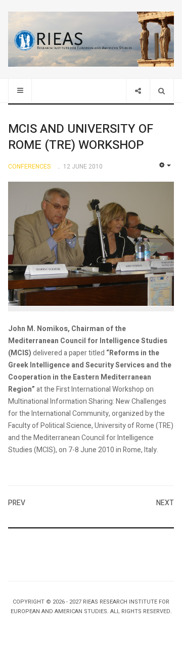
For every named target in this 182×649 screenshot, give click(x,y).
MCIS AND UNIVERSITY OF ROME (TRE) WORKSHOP (80, 137)
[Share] (138, 90)
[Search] (161, 90)
